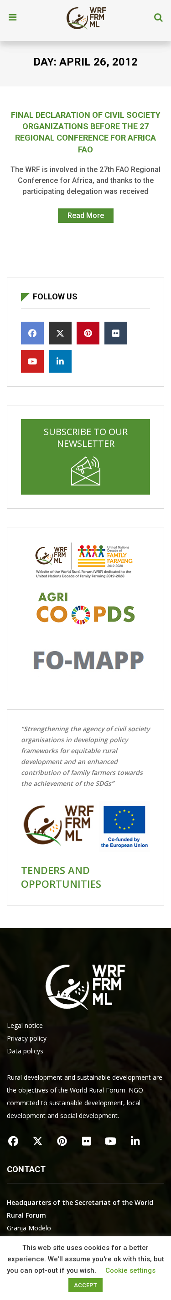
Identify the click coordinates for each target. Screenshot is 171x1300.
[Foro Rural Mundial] (86, 18)
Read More (85, 215)
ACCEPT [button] (85, 1285)
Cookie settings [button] (130, 1270)
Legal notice (25, 1025)
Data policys (25, 1051)
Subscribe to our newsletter (86, 437)
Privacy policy (27, 1038)
